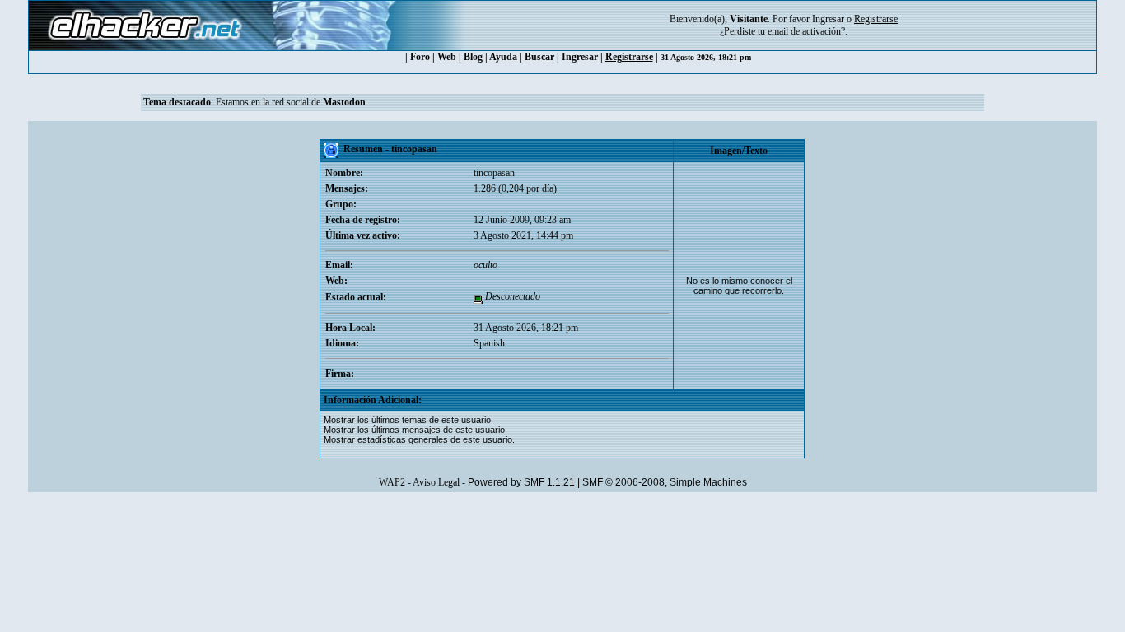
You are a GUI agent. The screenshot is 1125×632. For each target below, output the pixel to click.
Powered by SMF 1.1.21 (521, 482)
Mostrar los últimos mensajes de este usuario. (415, 429)
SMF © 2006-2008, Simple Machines (664, 482)
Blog (473, 57)
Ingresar (828, 19)
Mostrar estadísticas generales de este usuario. (419, 439)
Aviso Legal (436, 482)
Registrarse (629, 57)
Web (446, 57)
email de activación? (806, 31)
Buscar (539, 57)
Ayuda (503, 57)
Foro (420, 57)
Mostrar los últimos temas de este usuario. (408, 420)
